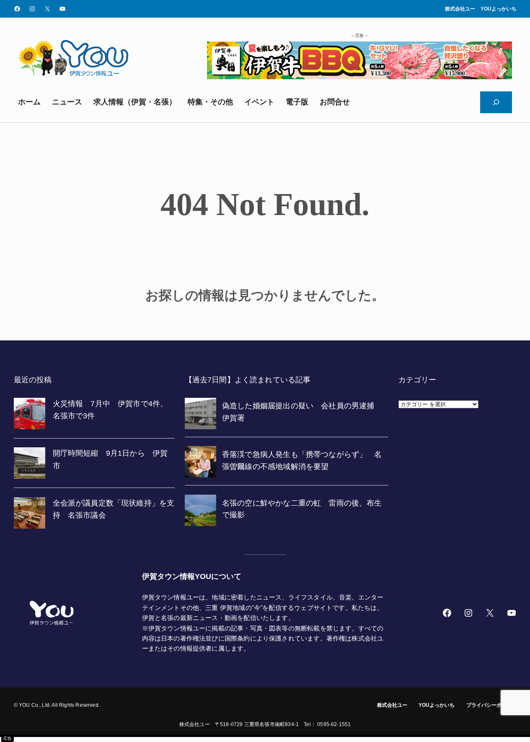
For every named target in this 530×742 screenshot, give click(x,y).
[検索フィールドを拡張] (496, 102)
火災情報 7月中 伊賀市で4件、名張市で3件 (110, 410)
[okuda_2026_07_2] (359, 77)
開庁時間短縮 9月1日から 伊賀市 (110, 459)
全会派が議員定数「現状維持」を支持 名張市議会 (114, 509)
